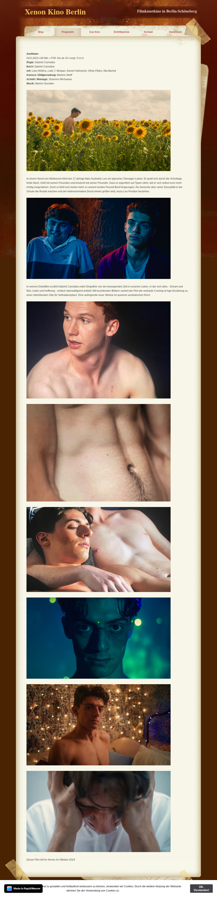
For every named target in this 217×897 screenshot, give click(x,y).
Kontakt (148, 32)
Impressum (175, 32)
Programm (68, 32)
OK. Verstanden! (201, 888)
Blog (40, 32)
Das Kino (94, 32)
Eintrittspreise (121, 32)
